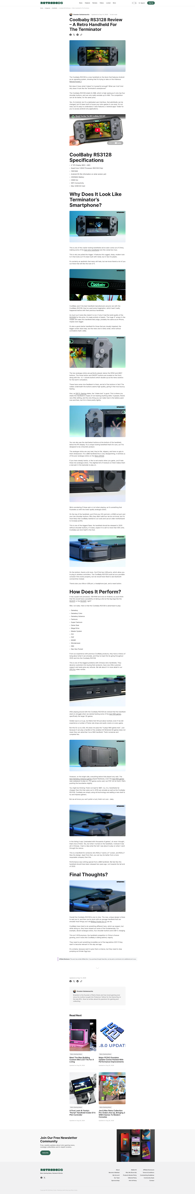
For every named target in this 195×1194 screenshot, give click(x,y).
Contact (151, 1180)
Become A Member (114, 1172)
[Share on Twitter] (74, 34)
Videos (102, 3)
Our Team (117, 1178)
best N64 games (115, 714)
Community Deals (149, 1178)
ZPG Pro (72, 669)
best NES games (118, 779)
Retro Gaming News (76, 1054)
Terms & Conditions (148, 1172)
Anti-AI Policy (133, 1180)
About (118, 1170)
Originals (87, 3)
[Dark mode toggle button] (134, 3)
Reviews (94, 3)
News (80, 3)
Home (41, 8)
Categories (47, 8)
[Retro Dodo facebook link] (41, 1177)
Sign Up (151, 3)
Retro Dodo (74, 1190)
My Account (116, 1175)
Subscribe (45, 1152)
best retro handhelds (91, 250)
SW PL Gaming (81, 393)
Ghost (67, 1190)
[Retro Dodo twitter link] (44, 1177)
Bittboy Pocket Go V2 (98, 921)
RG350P (83, 601)
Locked (108, 3)
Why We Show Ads (131, 1172)
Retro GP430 (99, 456)
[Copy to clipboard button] (80, 34)
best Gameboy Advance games (80, 779)
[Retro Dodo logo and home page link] (51, 3)
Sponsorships (115, 1180)
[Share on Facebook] (70, 34)
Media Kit (134, 1170)
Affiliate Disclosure (148, 1170)
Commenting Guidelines (147, 1175)
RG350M (72, 317)
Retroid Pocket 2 (75, 81)
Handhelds (54, 8)
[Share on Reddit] (77, 34)
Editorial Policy (132, 1178)
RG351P (72, 601)
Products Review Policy (130, 1175)
